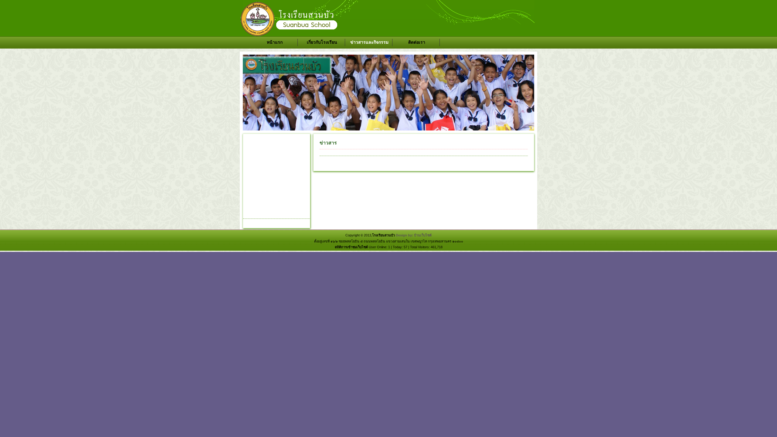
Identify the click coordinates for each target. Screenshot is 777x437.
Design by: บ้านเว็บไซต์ (414, 235)
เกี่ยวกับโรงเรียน (322, 42)
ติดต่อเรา (416, 42)
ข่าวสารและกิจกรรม (369, 42)
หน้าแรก (275, 42)
